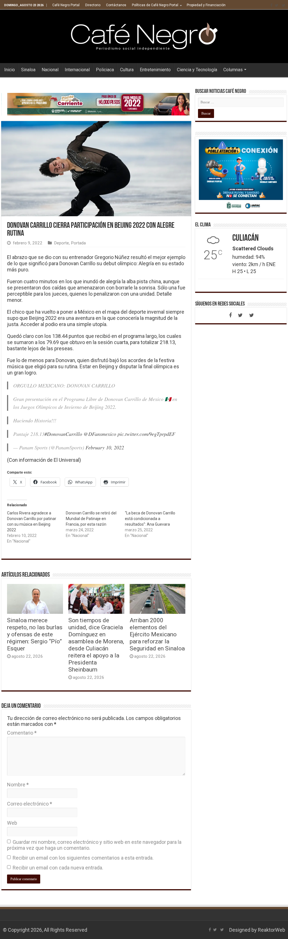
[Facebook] (271, 5)
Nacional (50, 69)
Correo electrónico (29, 804)
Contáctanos (116, 5)
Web (12, 823)
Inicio (9, 69)
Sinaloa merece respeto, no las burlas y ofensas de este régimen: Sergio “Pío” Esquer (34, 634)
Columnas (233, 69)
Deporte (61, 243)
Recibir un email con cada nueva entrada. (58, 868)
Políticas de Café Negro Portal (155, 5)
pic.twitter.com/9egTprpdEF (146, 434)
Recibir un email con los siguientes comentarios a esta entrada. (83, 858)
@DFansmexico (100, 434)
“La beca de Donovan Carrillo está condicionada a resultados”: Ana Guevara (150, 519)
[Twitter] (276, 5)
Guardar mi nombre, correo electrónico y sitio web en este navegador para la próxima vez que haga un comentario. (94, 845)
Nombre (18, 785)
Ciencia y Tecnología (197, 69)
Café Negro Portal (66, 5)
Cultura (127, 69)
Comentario (22, 733)
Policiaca (105, 69)
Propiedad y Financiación (206, 5)
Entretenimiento (155, 69)
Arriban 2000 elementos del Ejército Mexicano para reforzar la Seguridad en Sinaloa (157, 634)
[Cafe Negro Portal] (144, 35)
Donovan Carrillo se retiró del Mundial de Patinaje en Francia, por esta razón (91, 519)
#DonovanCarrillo (63, 434)
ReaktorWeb (271, 930)
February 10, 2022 (105, 447)
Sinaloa (28, 69)
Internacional (77, 69)
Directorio (92, 5)
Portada (78, 243)
